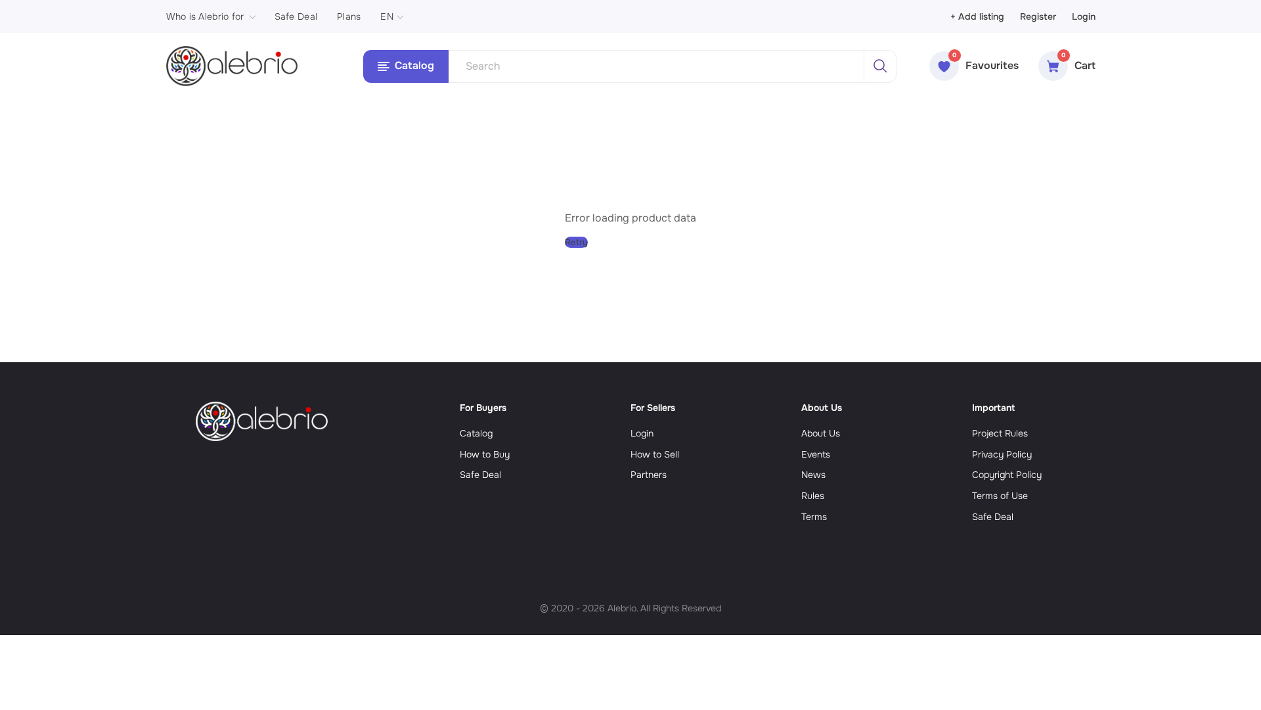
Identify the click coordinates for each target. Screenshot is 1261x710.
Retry (576, 242)
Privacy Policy (1002, 454)
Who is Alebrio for (205, 16)
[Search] (880, 66)
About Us (820, 433)
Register (1038, 16)
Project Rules (1000, 433)
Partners (648, 475)
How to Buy (485, 454)
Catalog (476, 433)
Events (815, 454)
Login (1083, 16)
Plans (349, 16)
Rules (812, 496)
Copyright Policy (1007, 475)
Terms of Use (1000, 496)
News (813, 475)
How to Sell (654, 454)
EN (386, 16)
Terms (814, 517)
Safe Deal (296, 16)
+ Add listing (977, 16)
